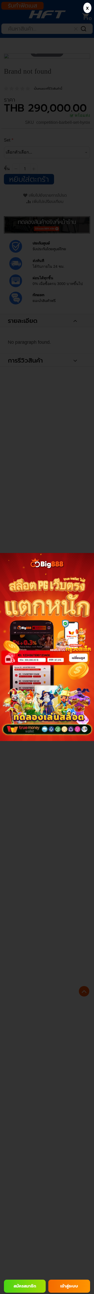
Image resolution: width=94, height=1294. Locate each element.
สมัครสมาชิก (25, 1286)
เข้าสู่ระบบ (69, 1286)
